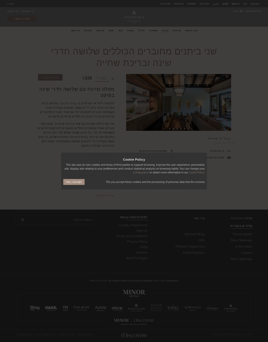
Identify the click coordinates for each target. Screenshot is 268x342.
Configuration (141, 172)
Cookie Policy (197, 172)
